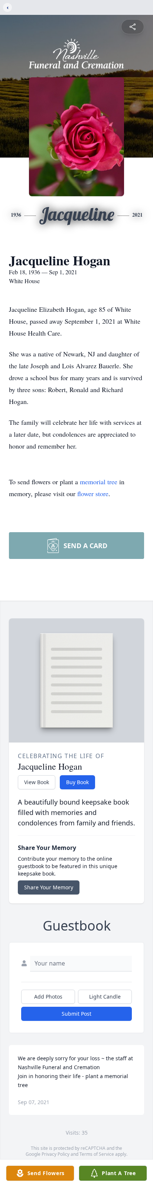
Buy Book (77, 782)
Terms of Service (96, 1154)
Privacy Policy (55, 1154)
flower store (92, 493)
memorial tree (98, 481)
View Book (36, 782)
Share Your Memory (48, 887)
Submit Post (76, 1013)
